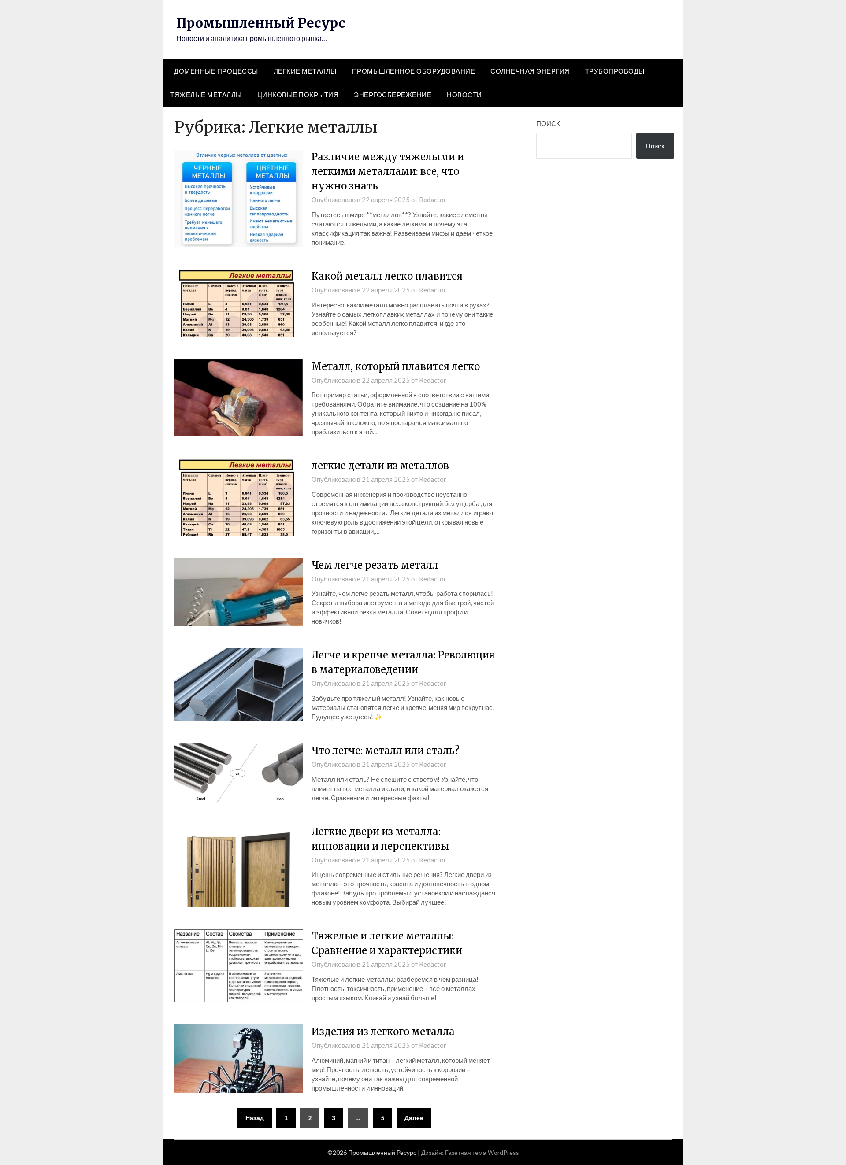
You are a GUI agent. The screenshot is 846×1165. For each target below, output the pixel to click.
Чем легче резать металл (375, 565)
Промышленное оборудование (413, 71)
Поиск (548, 123)
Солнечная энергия (530, 71)
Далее (413, 1117)
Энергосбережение (392, 95)
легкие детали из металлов (380, 465)
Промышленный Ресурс (260, 23)
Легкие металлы (305, 71)
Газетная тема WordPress (482, 1152)
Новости (464, 95)
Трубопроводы (615, 71)
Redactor (432, 199)
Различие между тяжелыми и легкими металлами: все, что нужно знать (388, 171)
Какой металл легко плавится (387, 276)
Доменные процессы (216, 71)
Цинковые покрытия (298, 95)
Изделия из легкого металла (383, 1031)
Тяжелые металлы (206, 95)
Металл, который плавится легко (396, 366)
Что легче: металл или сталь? (386, 750)
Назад (254, 1117)
